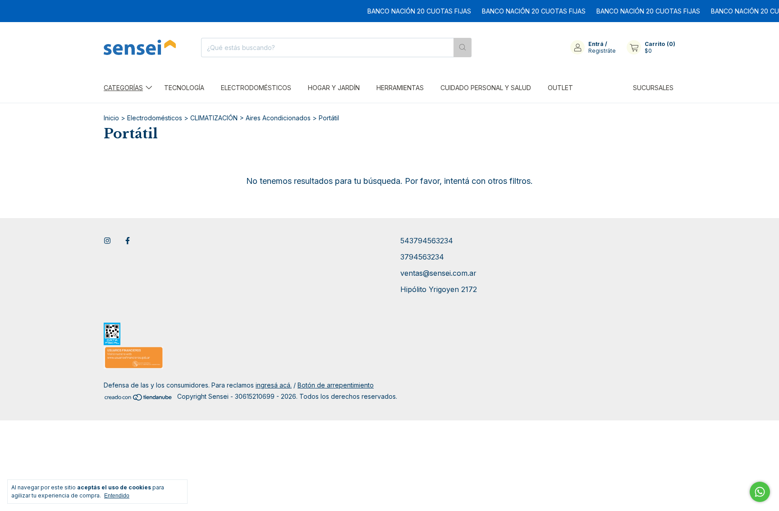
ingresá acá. (274, 385)
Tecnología (184, 87)
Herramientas (400, 87)
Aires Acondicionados (278, 118)
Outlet (560, 87)
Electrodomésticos (256, 87)
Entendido (116, 496)
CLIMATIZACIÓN (214, 118)
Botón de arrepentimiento (336, 385)
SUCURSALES (653, 87)
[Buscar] (463, 47)
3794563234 (422, 256)
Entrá (596, 44)
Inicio (111, 118)
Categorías (123, 87)
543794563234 (426, 240)
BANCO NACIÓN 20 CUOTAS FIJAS (411, 11)
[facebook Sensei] (127, 240)
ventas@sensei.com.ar (438, 273)
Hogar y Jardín (334, 87)
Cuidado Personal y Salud (485, 87)
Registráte (602, 50)
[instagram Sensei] (107, 240)
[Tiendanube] (139, 398)
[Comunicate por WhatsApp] (760, 492)
